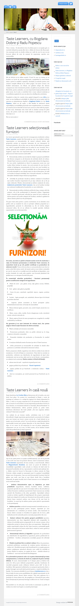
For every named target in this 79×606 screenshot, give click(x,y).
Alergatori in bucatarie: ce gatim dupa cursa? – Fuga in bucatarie (64, 93)
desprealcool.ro (60, 50)
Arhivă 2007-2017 (59, 134)
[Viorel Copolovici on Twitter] (71, 3)
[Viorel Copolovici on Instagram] (10, 7)
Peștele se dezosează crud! (63, 81)
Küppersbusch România (16, 465)
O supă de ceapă (60, 78)
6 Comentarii (43, 384)
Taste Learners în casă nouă (27, 389)
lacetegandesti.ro (60, 55)
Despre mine (63, 3)
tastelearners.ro (40, 571)
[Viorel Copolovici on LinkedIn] (14, 7)
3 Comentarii (43, 595)
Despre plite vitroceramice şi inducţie (62, 99)
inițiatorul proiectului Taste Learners (19, 185)
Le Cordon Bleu (21, 395)
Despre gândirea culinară (63, 75)
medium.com (59, 52)
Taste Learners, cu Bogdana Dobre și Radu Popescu (27, 40)
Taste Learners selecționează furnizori (27, 129)
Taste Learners (11, 462)
